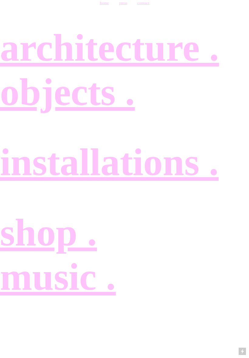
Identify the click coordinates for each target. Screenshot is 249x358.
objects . (67, 92)
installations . (109, 162)
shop (43, 232)
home (104, 3)
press (123, 3)
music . (58, 276)
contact (143, 3)
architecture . (109, 47)
